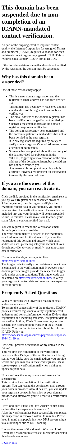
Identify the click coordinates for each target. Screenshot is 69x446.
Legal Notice (9, 442)
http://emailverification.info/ (18, 260)
